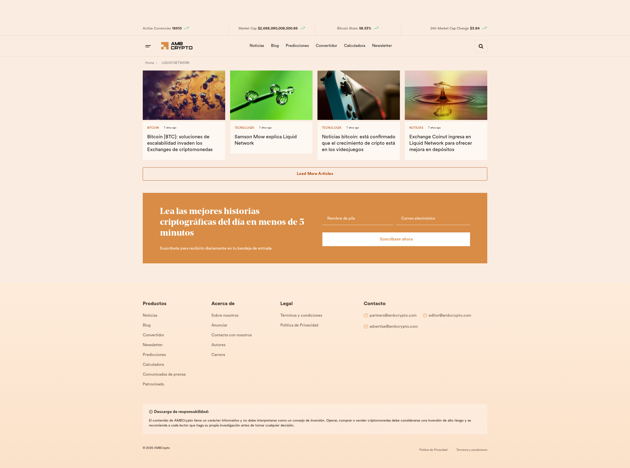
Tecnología (244, 128)
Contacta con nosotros (231, 335)
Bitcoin (153, 128)
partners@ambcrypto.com (393, 316)
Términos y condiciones (301, 316)
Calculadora (354, 46)
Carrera (218, 355)
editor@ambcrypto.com (450, 316)
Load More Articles (315, 174)
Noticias (257, 46)
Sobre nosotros (224, 316)
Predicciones (297, 46)
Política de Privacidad (299, 325)
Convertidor (326, 46)
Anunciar (219, 325)
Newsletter (382, 46)
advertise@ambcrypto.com (394, 327)
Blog (275, 46)
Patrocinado (153, 384)
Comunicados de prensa (164, 375)
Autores (218, 345)
